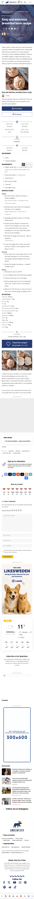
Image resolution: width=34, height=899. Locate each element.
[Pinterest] (25, 882)
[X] (9, 882)
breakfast (25, 451)
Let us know (16, 345)
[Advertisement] (17, 415)
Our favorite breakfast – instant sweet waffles (17, 441)
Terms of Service (16, 852)
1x (23, 164)
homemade (16, 453)
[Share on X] (9, 28)
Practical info (16, 795)
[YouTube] (15, 882)
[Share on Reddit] (17, 896)
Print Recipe (18, 108)
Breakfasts (7, 15)
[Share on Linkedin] (13, 896)
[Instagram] (20, 882)
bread (18, 451)
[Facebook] (4, 882)
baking (11, 451)
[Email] (12, 28)
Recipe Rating (6, 510)
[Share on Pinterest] (9, 896)
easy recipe (7, 453)
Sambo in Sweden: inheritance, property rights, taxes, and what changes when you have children (22, 800)
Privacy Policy (5, 852)
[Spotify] (4, 887)
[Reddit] (10, 887)
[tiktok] (15, 887)
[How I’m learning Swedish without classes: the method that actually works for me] (6, 781)
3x (30, 164)
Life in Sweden (16, 775)
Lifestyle (14, 784)
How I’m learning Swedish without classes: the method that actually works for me (22, 780)
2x (27, 164)
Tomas (8, 33)
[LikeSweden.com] (11, 2)
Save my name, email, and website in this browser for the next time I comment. (18, 551)
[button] (3, 2)
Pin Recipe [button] (17, 114)
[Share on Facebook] (6, 28)
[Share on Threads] (21, 896)
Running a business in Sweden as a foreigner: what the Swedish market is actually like (22, 771)
